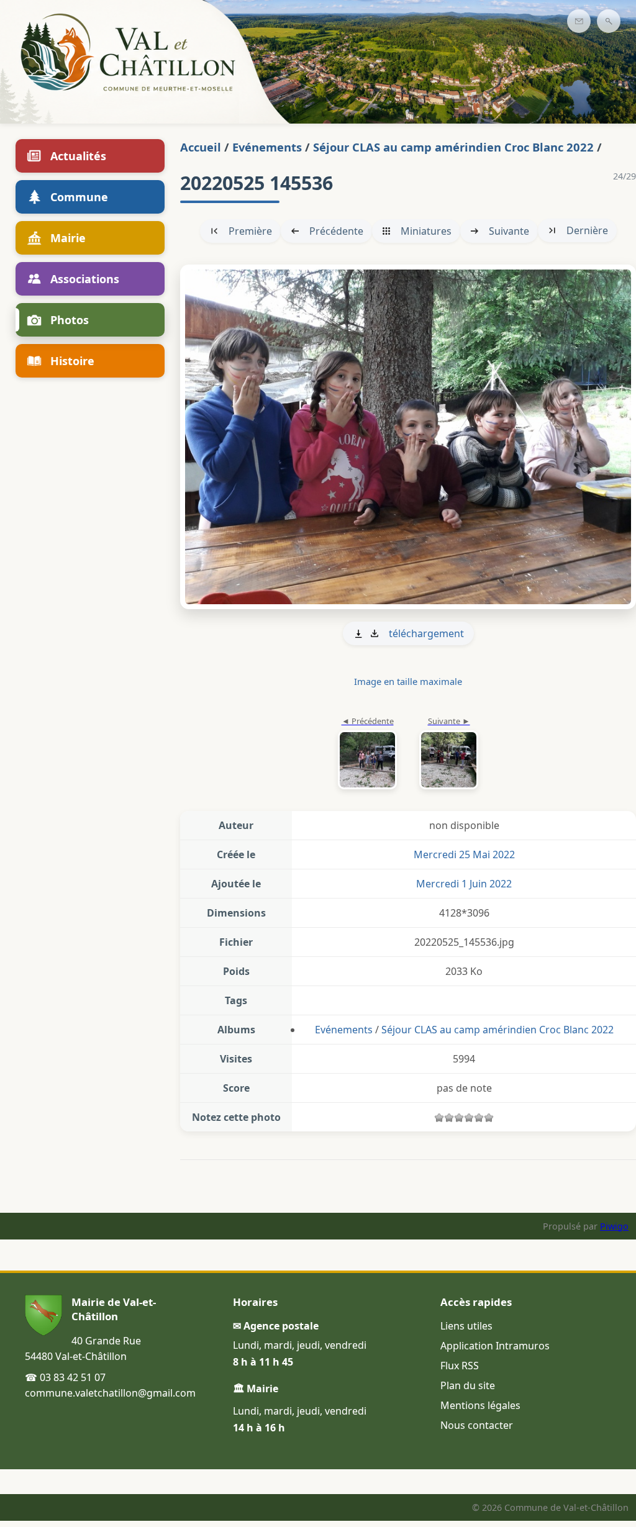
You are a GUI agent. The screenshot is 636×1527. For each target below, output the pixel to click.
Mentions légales (480, 1405)
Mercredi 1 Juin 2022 (464, 883)
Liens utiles (466, 1326)
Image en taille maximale (408, 681)
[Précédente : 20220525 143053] (367, 753)
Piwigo (614, 1226)
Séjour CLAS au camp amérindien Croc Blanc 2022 (453, 147)
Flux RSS (459, 1365)
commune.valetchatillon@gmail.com (110, 1393)
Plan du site (467, 1385)
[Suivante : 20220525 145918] (408, 437)
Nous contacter (476, 1425)
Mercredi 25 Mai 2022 (464, 854)
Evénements (267, 147)
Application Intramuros (495, 1346)
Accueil (200, 147)
